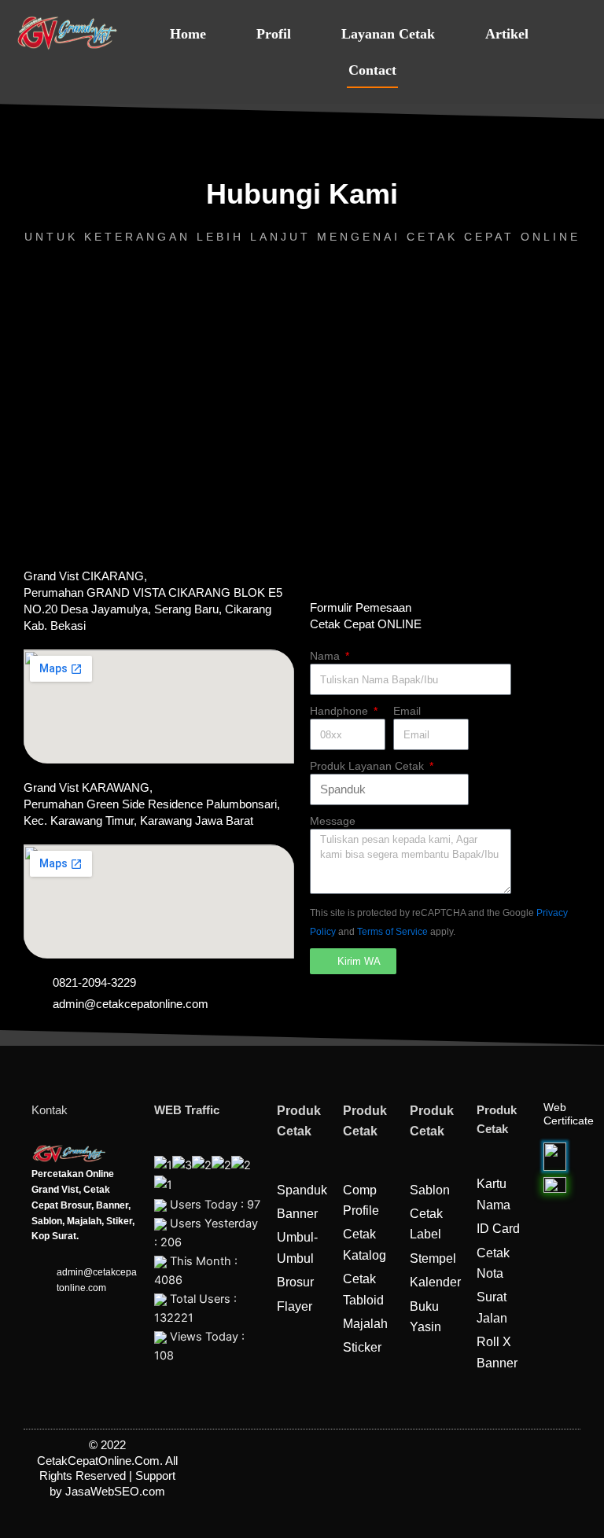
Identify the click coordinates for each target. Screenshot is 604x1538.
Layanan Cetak (388, 34)
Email (407, 711)
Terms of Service (392, 931)
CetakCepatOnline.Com (98, 1460)
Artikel (506, 34)
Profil (273, 34)
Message (332, 821)
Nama (326, 655)
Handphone (340, 711)
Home (188, 34)
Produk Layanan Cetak (368, 766)
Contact (372, 70)
